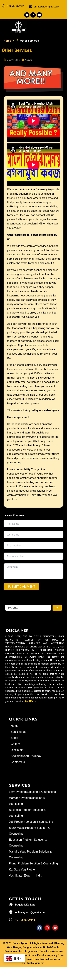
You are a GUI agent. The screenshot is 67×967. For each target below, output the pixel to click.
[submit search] (57, 608)
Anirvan (29, 60)
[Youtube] (39, 15)
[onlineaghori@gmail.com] (30, 7)
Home (7, 40)
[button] (51, 26)
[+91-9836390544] (3, 6)
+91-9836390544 (15, 5)
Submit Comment (21, 586)
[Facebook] (26, 15)
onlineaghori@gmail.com (46, 6)
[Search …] (28, 608)
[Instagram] (33, 15)
